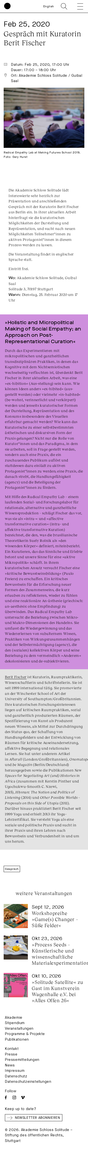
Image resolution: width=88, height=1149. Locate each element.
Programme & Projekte (25, 1033)
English (48, 6)
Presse (11, 1054)
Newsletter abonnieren (37, 1117)
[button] (76, 6)
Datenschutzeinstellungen (28, 1081)
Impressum (14, 1070)
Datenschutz (16, 1076)
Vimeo (23, 1097)
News (10, 1065)
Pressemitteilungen (22, 1059)
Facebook (6, 1097)
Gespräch (12, 869)
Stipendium (15, 1022)
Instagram (14, 1097)
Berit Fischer (16, 677)
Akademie (13, 1017)
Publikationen (17, 1039)
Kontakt (12, 1048)
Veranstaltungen (19, 1028)
